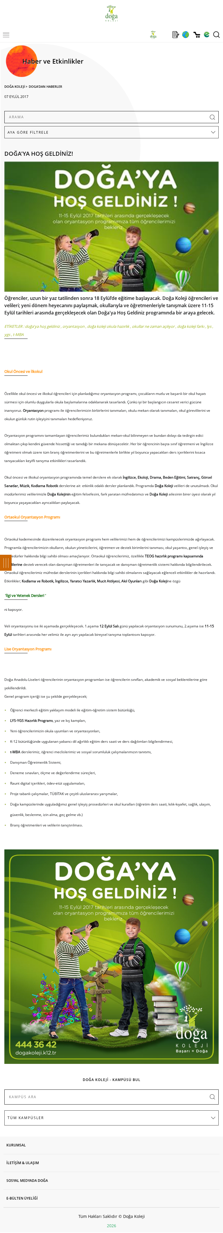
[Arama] (216, 34)
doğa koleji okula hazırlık (108, 326)
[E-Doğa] (206, 34)
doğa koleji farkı (190, 326)
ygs (7, 334)
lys (209, 326)
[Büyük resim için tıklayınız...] (111, 228)
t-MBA (18, 334)
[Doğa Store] (196, 34)
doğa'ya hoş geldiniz (42, 326)
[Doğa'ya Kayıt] (175, 34)
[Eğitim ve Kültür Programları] (185, 34)
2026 (111, 1225)
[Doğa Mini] (164, 34)
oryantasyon (73, 326)
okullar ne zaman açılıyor (153, 326)
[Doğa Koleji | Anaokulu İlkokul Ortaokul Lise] (111, 13)
